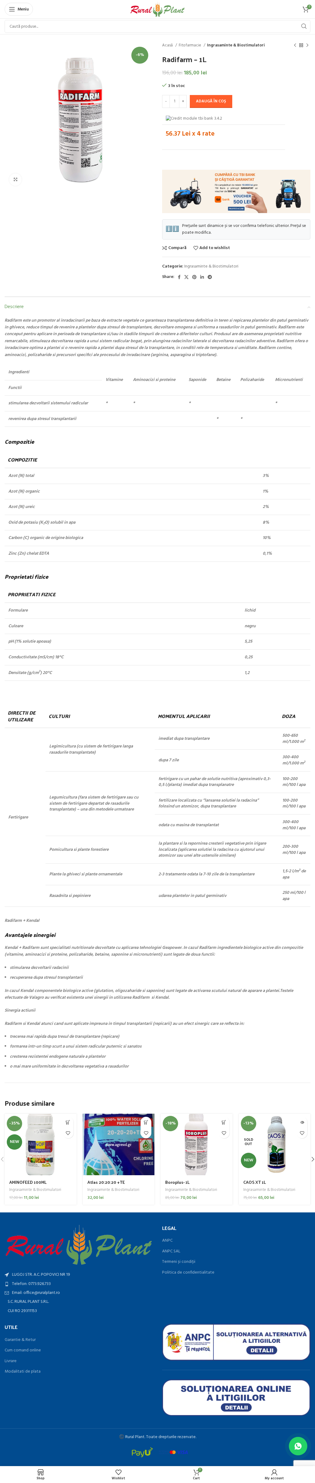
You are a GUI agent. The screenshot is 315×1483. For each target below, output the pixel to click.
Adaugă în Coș (211, 101)
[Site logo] (157, 9)
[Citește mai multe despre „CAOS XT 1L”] (302, 1122)
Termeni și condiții (178, 1262)
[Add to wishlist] (68, 1133)
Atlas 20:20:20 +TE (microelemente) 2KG (109, 1185)
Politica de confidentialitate (188, 1273)
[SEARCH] (303, 26)
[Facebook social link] (179, 277)
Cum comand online (23, 1350)
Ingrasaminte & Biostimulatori (236, 45)
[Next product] (307, 45)
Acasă (168, 45)
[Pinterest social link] (194, 277)
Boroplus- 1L (177, 1182)
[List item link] (79, 1284)
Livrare (11, 1361)
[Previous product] (295, 45)
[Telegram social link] (210, 277)
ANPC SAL (171, 1251)
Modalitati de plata (23, 1372)
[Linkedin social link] (202, 277)
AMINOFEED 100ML (28, 1182)
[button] (68, 1122)
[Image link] (79, 1245)
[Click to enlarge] (15, 179)
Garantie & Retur (20, 1340)
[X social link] (186, 277)
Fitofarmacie (190, 45)
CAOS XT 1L (254, 1182)
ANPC (167, 1241)
